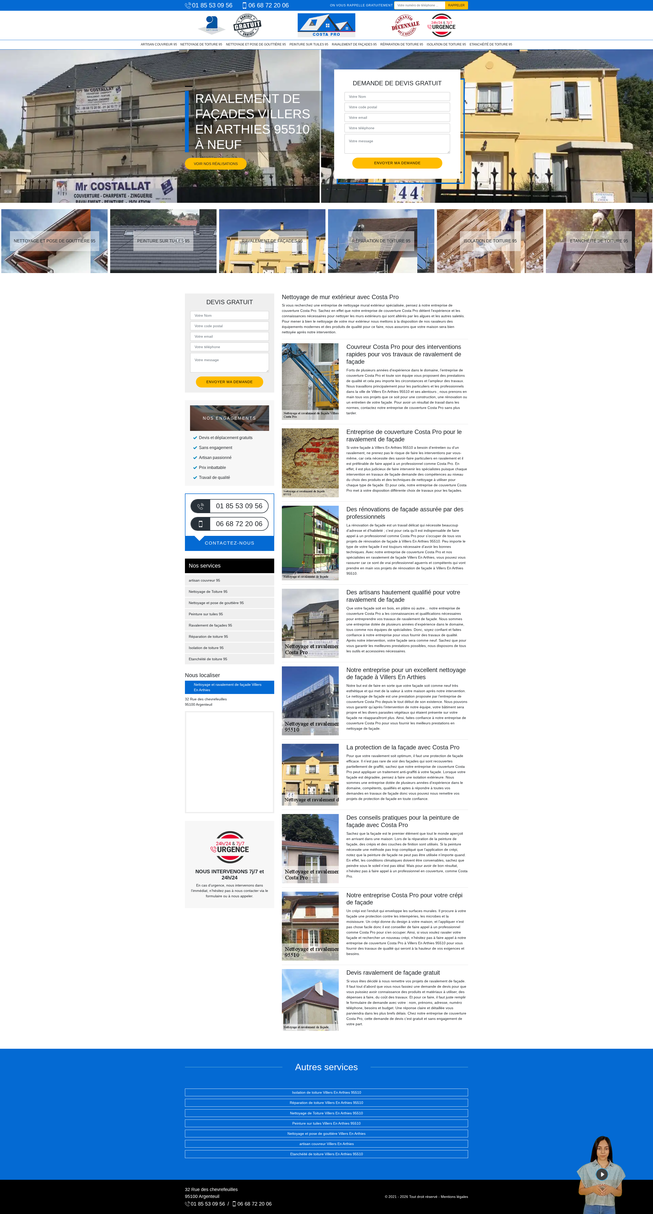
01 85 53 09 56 (212, 5)
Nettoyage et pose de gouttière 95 (256, 44)
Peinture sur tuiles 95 (309, 44)
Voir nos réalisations (216, 164)
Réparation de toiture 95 (401, 44)
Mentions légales (454, 1197)
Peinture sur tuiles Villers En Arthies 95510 (326, 1123)
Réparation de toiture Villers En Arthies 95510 (326, 1103)
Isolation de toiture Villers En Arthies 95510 (326, 1092)
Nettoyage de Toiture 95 (201, 44)
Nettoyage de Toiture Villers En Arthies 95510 (326, 1113)
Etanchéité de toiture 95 (491, 44)
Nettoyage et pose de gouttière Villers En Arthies (326, 1134)
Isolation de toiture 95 (446, 44)
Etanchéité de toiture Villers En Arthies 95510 (326, 1154)
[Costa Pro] (326, 25)
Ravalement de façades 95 (354, 44)
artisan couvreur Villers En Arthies (326, 1144)
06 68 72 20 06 (268, 5)
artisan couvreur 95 (159, 44)
